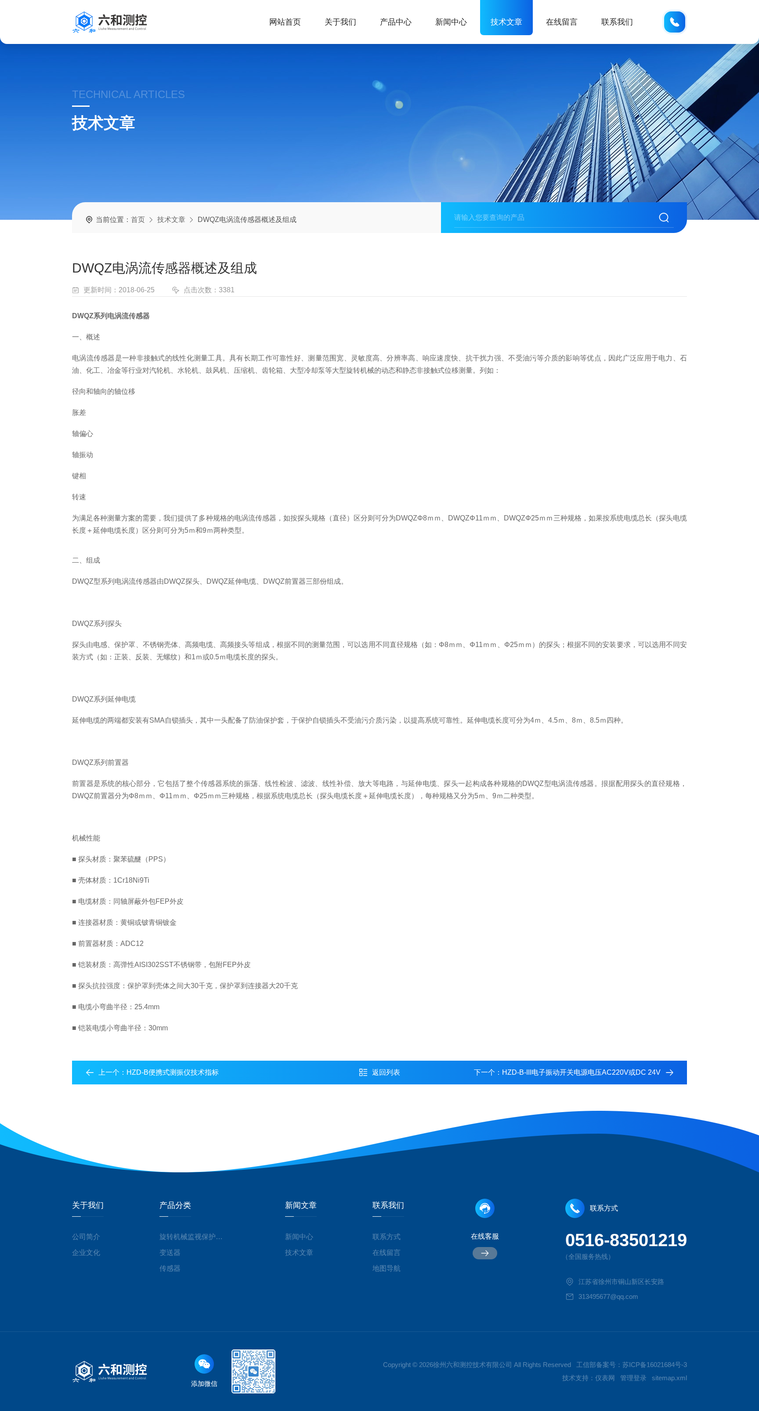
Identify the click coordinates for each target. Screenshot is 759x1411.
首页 (138, 219)
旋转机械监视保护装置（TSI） (194, 1236)
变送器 (170, 1252)
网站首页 (285, 22)
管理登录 (633, 1378)
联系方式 (386, 1236)
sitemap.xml (669, 1378)
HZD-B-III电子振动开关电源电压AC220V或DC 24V (581, 1072)
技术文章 (506, 22)
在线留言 (562, 22)
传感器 (170, 1268)
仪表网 (605, 1378)
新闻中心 (451, 22)
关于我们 (340, 22)
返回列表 (386, 1072)
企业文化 (86, 1252)
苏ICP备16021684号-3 (654, 1364)
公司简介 (86, 1236)
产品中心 (396, 22)
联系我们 (617, 22)
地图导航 (386, 1268)
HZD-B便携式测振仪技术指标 (172, 1072)
